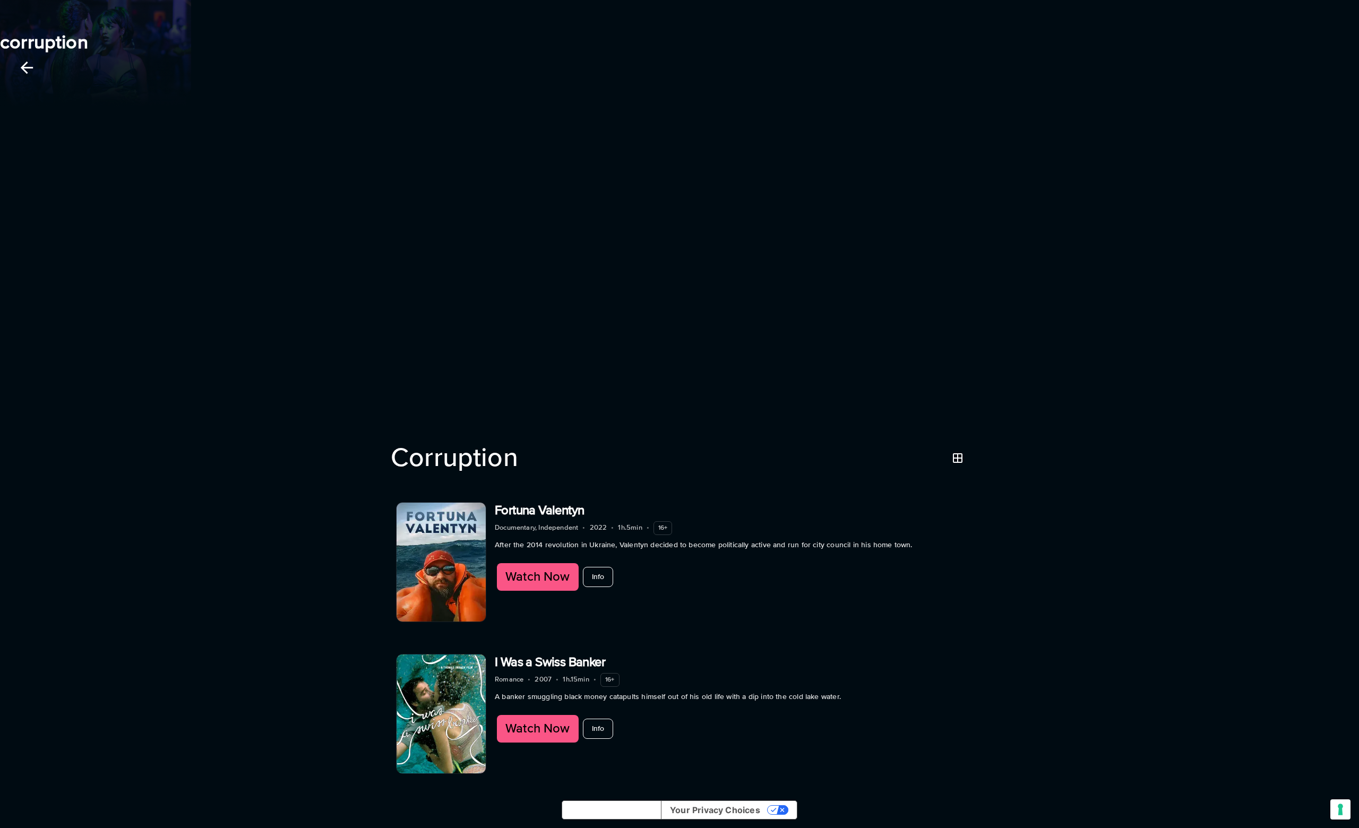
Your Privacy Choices (715, 810)
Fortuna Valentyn (539, 510)
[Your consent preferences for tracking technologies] (1340, 809)
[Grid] (957, 458)
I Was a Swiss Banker (550, 662)
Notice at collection (611, 810)
